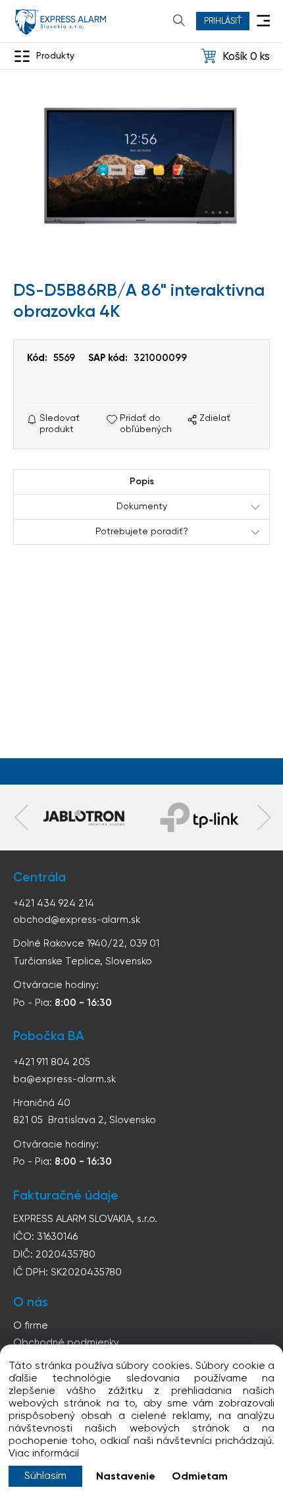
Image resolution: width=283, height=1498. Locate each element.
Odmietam (200, 1477)
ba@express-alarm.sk (64, 1079)
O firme (30, 1326)
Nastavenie (125, 1477)
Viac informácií (44, 1454)
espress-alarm (60, 22)
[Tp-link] (83, 817)
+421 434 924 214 (53, 903)
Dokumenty (141, 506)
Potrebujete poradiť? (141, 531)
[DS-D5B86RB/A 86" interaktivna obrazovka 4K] (141, 168)
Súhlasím (45, 1476)
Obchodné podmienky (66, 1343)
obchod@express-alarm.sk (76, 920)
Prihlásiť (223, 21)
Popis (142, 481)
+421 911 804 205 (51, 1062)
